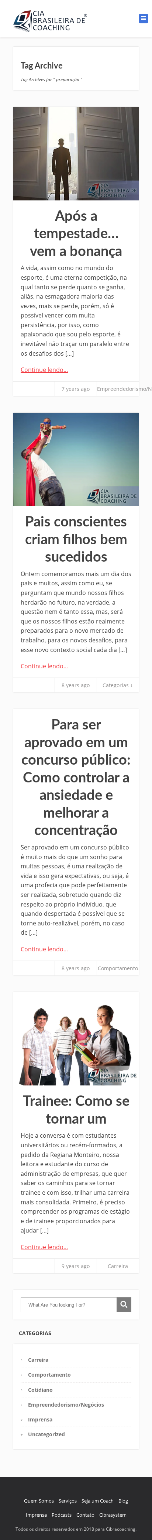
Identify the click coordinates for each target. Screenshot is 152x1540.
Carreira (118, 1266)
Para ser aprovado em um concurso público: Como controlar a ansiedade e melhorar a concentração (76, 778)
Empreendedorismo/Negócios (66, 1404)
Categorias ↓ (118, 685)
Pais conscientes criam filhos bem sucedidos (76, 539)
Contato (85, 1514)
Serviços (68, 1500)
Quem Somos (39, 1500)
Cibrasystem (113, 1514)
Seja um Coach (98, 1500)
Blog (123, 1500)
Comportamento (118, 968)
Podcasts (62, 1514)
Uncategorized (46, 1434)
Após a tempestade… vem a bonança (76, 234)
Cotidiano (40, 1389)
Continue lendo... (44, 370)
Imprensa (40, 1419)
